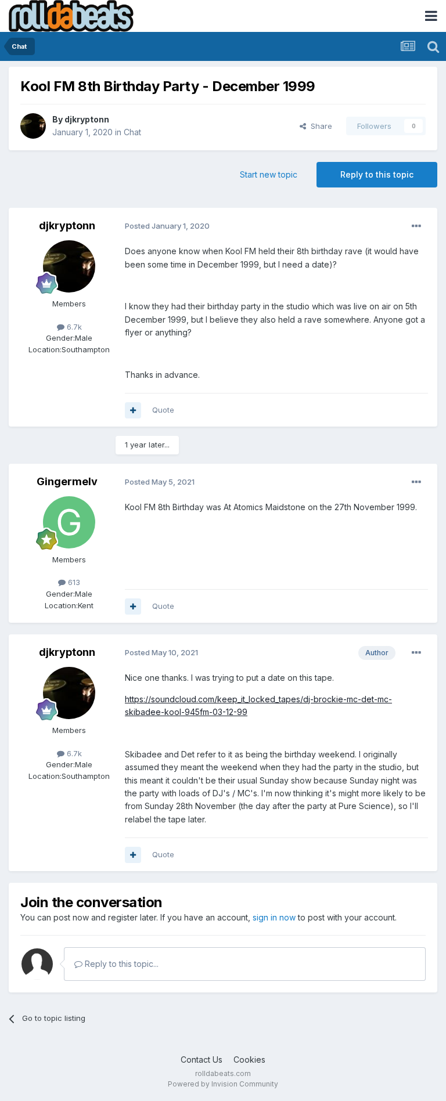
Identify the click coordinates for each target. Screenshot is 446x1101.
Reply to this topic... (120, 964)
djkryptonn (86, 119)
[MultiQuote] (133, 410)
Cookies (249, 1059)
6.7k (73, 326)
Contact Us (201, 1059)
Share (319, 126)
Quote (163, 409)
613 (73, 582)
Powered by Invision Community (223, 1084)
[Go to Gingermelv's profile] (69, 522)
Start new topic (268, 174)
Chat (132, 132)
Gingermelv (67, 481)
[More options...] (416, 226)
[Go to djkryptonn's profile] (33, 126)
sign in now (274, 917)
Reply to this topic (376, 174)
